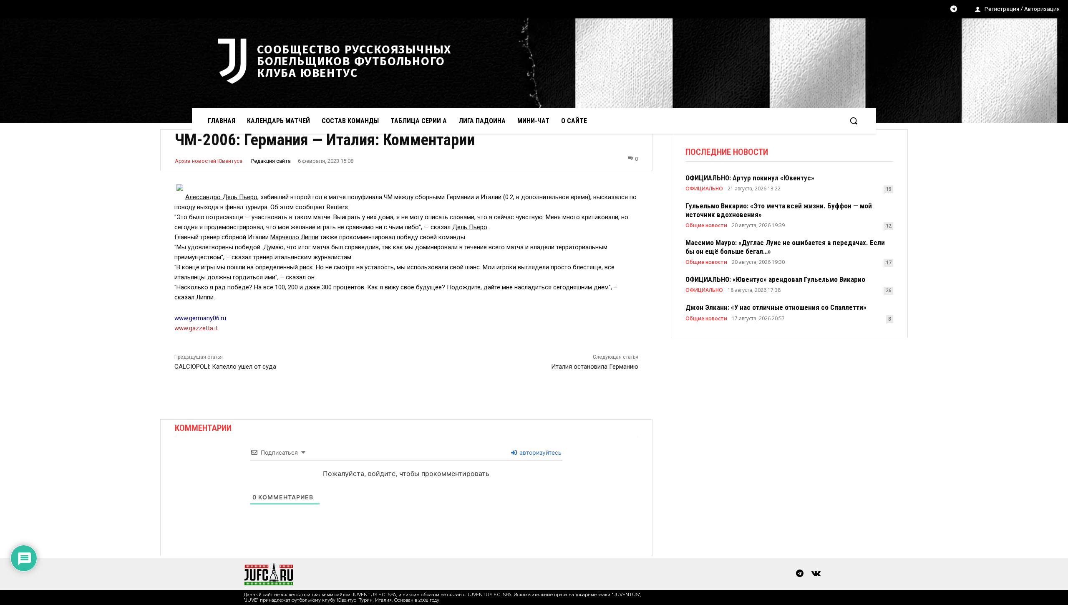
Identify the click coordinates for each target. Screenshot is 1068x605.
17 (889, 262)
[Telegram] (953, 9)
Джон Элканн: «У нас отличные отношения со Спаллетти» (775, 307)
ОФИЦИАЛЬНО (704, 188)
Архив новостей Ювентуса (208, 161)
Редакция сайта (271, 161)
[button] (853, 120)
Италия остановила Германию (594, 366)
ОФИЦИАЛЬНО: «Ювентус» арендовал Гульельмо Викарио (775, 279)
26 (889, 290)
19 (889, 188)
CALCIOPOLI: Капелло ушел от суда (225, 366)
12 (889, 225)
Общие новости (706, 225)
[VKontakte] (816, 574)
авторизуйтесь (540, 452)
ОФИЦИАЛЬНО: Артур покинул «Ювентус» (749, 178)
